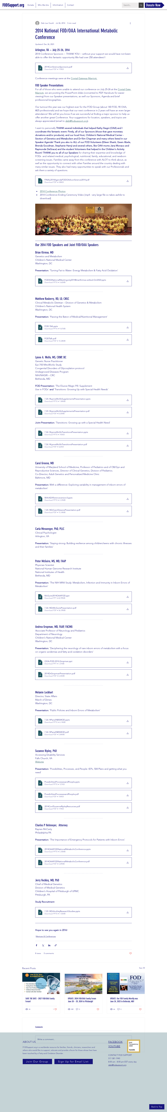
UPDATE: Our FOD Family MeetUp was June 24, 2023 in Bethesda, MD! (124, 1000)
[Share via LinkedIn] (49, 945)
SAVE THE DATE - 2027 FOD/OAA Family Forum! (40, 1000)
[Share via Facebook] (36, 945)
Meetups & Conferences (46, 936)
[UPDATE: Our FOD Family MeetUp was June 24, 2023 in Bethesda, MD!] (126, 983)
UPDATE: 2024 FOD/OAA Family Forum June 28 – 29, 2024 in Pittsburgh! (82, 1000)
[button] (43, 5)
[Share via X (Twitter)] (43, 945)
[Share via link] (55, 945)
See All (142, 968)
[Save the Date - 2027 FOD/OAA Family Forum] (41, 983)
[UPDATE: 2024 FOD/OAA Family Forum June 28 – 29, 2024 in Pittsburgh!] (83, 983)
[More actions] (130, 23)
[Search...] (141, 5)
